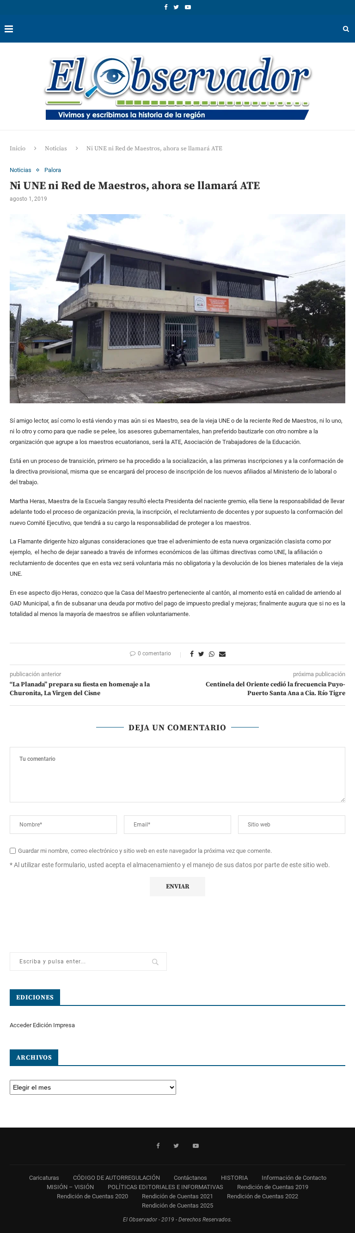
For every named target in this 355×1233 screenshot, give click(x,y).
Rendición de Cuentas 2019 (272, 1187)
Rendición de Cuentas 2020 (92, 1196)
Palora (52, 169)
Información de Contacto (294, 1177)
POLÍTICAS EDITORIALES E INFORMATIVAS (165, 1187)
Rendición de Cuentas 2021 (177, 1196)
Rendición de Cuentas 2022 (262, 1196)
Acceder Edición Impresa (42, 1025)
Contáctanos (190, 1177)
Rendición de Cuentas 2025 (177, 1205)
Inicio (17, 148)
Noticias (56, 148)
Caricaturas (44, 1177)
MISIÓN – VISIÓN (70, 1187)
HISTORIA (234, 1177)
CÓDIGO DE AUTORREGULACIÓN (116, 1177)
